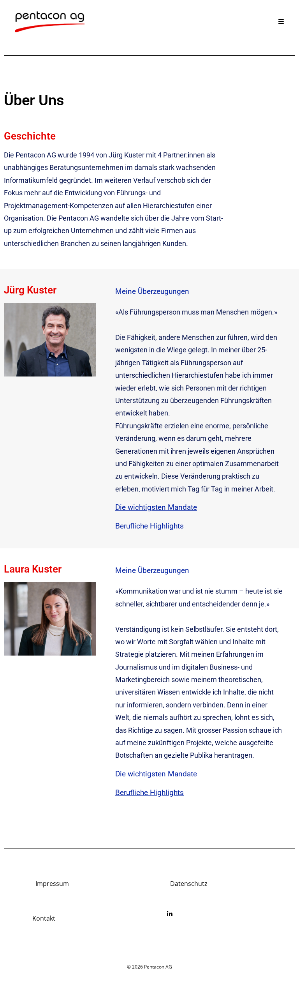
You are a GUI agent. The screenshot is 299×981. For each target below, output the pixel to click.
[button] (199, 508)
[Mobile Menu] (281, 21)
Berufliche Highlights (149, 525)
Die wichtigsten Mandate (156, 507)
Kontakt (43, 918)
